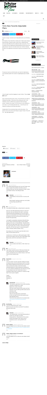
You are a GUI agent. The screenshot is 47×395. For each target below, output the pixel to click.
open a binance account (36, 67)
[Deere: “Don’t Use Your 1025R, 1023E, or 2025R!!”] (34, 56)
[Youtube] (7, 0)
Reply (10, 203)
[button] (43, 18)
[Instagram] (4, 0)
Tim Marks (6, 31)
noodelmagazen (34, 116)
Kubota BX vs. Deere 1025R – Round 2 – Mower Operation (38, 122)
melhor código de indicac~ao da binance (14, 333)
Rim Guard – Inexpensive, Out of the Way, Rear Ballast (38, 117)
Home (3, 21)
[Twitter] (6, 0)
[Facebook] (3, 0)
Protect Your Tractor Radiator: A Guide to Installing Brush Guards (38, 80)
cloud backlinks (34, 93)
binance (33, 90)
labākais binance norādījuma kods (38, 98)
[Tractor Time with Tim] (10, 7)
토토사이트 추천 (34, 69)
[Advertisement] (31, 7)
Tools (6, 21)
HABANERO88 (34, 102)
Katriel (42, 67)
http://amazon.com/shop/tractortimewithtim (18, 299)
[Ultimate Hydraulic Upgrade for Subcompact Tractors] (34, 52)
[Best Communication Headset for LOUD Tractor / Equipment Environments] (34, 47)
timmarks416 (12, 282)
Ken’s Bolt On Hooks (40, 74)
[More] (24, 34)
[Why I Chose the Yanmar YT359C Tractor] (34, 43)
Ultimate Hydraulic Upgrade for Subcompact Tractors (40, 52)
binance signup (9, 324)
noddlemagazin (34, 120)
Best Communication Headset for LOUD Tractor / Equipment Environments (38, 71)
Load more (38, 60)
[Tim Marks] (3, 31)
